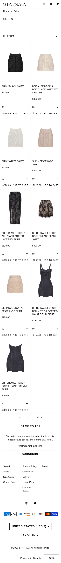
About (6, 471)
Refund (45, 466)
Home (6, 11)
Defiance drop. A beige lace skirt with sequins (45, 89)
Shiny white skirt (13, 161)
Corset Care (9, 482)
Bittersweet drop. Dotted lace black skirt (44, 236)
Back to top (31, 426)
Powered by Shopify (30, 558)
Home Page (28, 482)
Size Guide (8, 477)
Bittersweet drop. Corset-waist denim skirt (14, 386)
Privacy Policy (29, 466)
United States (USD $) (29, 526)
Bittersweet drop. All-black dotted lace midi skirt (13, 236)
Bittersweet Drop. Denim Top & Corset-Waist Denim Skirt (45, 311)
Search (7, 466)
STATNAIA (24, 547)
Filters (8, 36)
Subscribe (30, 454)
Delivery (26, 477)
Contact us (28, 471)
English (29, 535)
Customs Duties (27, 489)
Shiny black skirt (13, 86)
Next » (38, 417)
